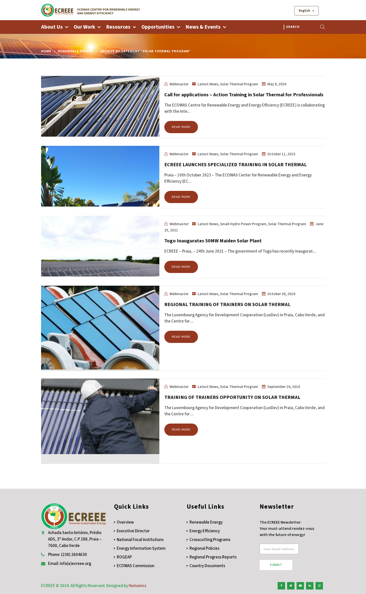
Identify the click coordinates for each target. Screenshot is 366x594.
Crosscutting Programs (209, 540)
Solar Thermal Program (239, 84)
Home (46, 51)
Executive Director (133, 531)
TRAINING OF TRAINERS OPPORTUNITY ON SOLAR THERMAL (232, 397)
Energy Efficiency (204, 531)
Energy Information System (141, 548)
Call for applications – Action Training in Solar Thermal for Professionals (243, 94)
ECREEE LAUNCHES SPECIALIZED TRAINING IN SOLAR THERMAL (235, 164)
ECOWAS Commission (135, 566)
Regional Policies (204, 548)
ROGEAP (124, 557)
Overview (125, 522)
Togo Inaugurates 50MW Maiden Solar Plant (213, 240)
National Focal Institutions (140, 540)
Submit (276, 565)
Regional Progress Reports (213, 557)
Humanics (137, 586)
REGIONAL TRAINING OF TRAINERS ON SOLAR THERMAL (227, 304)
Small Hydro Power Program (243, 224)
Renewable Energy (75, 51)
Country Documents (207, 566)
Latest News (208, 84)
